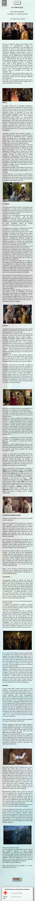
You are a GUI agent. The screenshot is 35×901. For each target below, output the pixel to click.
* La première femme (16, 893)
